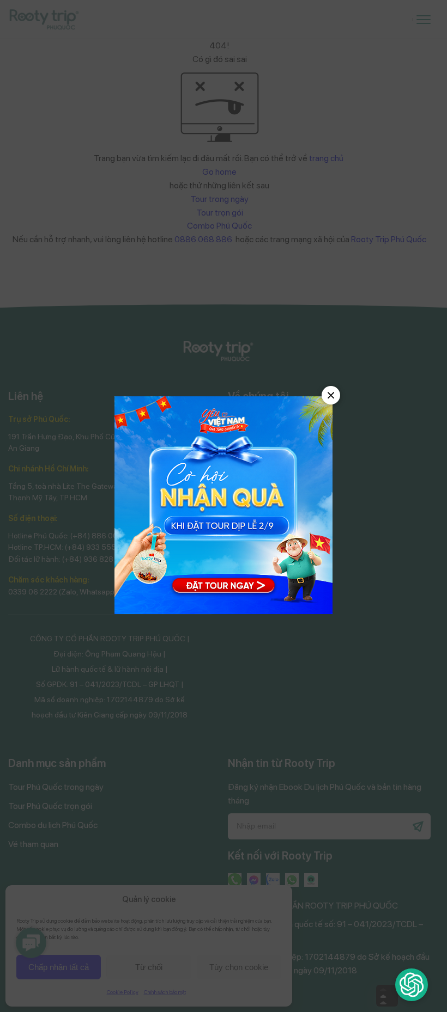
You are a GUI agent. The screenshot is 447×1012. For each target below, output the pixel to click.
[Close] (331, 395)
